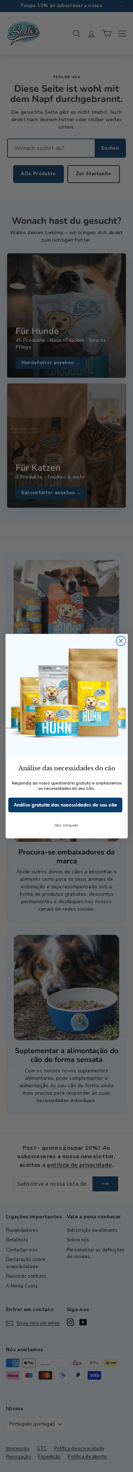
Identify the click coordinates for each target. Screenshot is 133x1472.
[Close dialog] (121, 641)
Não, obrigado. (66, 825)
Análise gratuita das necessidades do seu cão (65, 805)
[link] (66, 695)
